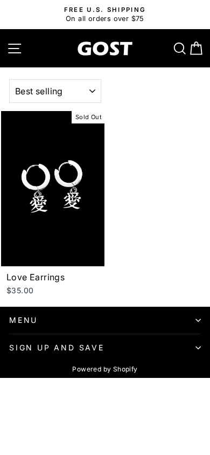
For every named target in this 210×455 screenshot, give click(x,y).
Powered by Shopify (104, 369)
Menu (23, 320)
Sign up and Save (56, 347)
